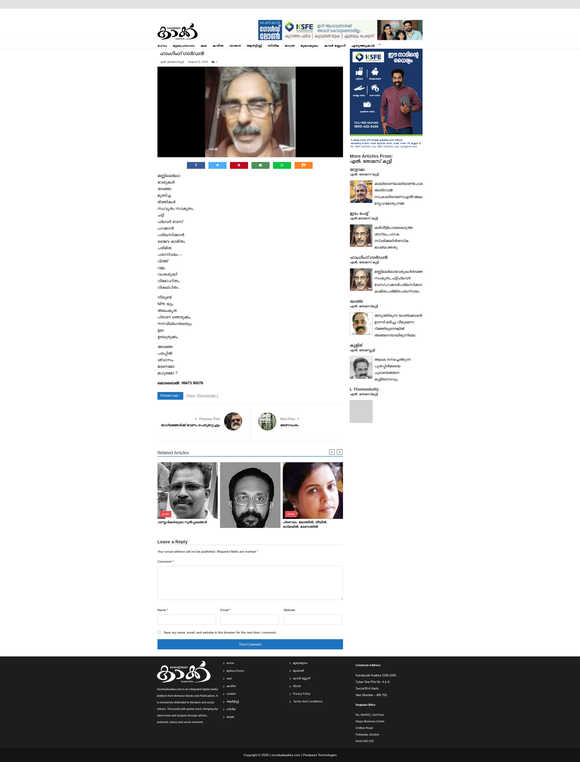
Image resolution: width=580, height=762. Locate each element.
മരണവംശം (289, 425)
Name (162, 610)
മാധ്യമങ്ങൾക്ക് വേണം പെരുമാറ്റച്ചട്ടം (190, 425)
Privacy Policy (301, 694)
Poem (190, 395)
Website (289, 610)
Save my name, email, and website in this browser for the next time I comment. (220, 632)
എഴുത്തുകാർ (363, 46)
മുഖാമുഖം (309, 46)
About (297, 686)
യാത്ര (290, 46)
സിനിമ (273, 46)
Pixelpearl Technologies (320, 755)
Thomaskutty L (207, 395)
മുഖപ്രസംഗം (184, 46)
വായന (235, 46)
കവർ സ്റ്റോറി (335, 46)
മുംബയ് (298, 671)
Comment (165, 561)
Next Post (287, 419)
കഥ (204, 46)
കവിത (218, 46)
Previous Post (209, 419)
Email (225, 610)
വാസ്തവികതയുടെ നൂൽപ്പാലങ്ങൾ (182, 522)
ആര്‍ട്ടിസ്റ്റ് (254, 46)
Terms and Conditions (308, 702)
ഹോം (162, 46)
